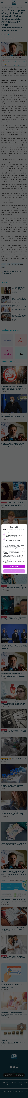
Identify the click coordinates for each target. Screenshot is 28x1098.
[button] (14, 543)
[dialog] (14, 549)
